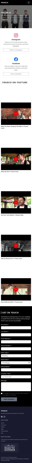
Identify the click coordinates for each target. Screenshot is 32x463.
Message (4, 381)
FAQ (2, 433)
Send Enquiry (9, 399)
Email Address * (6, 338)
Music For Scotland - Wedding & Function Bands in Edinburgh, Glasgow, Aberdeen (15, 459)
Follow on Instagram (16, 50)
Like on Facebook (16, 74)
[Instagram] (4, 417)
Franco (4, 2)
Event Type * (5, 352)
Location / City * (6, 374)
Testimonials (4, 431)
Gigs (2, 429)
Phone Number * (6, 345)
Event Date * (5, 360)
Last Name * (5, 331)
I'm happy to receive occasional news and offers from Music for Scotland (16, 394)
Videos (3, 427)
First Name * (5, 324)
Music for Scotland (19, 413)
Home (2, 423)
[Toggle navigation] (28, 2)
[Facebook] (2, 417)
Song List (3, 425)
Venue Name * (5, 367)
